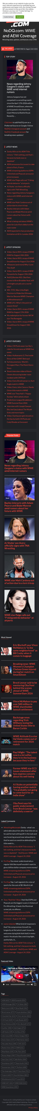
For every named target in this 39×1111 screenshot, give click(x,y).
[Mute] (32, 984)
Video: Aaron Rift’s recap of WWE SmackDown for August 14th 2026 (20, 325)
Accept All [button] (20, 17)
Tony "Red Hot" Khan (12, 900)
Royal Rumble (23, 1055)
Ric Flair (20, 1051)
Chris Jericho (24, 1016)
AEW (5, 1000)
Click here (8, 122)
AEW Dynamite (18, 1000)
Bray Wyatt (21, 1008)
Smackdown (7, 1063)
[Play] (4, 984)
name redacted (10, 924)
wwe (20, 1079)
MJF (22, 1044)
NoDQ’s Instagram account (15, 129)
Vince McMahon (20, 1075)
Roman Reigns (8, 1055)
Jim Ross (19, 1032)
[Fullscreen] (35, 984)
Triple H (6, 1075)
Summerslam (8, 1067)
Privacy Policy (33, 1108)
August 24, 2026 (23, 856)
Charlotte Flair (8, 1016)
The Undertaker (9, 1071)
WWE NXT (7, 1083)
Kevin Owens (8, 1040)
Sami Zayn (7, 1059)
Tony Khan (23, 1071)
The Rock (21, 1067)
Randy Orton (8, 1047)
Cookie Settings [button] (8, 17)
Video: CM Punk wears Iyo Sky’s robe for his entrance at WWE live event (20, 349)
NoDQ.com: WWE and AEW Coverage (19, 33)
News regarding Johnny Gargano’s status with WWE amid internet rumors (19, 88)
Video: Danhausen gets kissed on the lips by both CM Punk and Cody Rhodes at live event (20, 419)
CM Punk (7, 1020)
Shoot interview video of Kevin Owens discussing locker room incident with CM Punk (19, 374)
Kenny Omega (21, 1036)
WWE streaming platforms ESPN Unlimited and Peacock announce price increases (20, 173)
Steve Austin (22, 1063)
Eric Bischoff (24, 1024)
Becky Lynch (8, 1008)
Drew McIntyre (8, 1024)
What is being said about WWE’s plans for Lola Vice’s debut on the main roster (20, 224)
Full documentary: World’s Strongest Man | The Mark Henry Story (20, 365)
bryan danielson (23, 1012)
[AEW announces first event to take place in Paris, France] (30, 49)
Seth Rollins (20, 1059)
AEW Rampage (8, 1004)
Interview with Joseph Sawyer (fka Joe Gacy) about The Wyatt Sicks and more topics (19, 409)
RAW (19, 1047)
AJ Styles (22, 1004)
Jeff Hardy (7, 1032)
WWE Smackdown (9, 1087)
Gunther (6, 1028)
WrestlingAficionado (12, 827)
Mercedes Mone (9, 1044)
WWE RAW (20, 1083)
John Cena (7, 1036)
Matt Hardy (22, 1040)
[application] (19, 976)
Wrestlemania (8, 1079)
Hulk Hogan (19, 1028)
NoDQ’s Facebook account (15, 132)
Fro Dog (7, 861)
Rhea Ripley (7, 1051)
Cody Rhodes (21, 1020)
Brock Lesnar (8, 1012)
